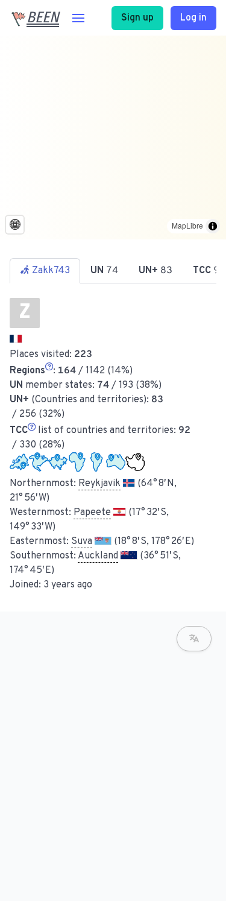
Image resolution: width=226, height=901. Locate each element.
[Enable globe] (15, 224)
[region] (113, 137)
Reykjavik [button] (99, 484)
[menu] (78, 18)
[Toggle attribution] (213, 226)
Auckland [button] (98, 556)
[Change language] (194, 638)
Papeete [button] (92, 513)
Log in (193, 18)
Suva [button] (81, 542)
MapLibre (187, 225)
